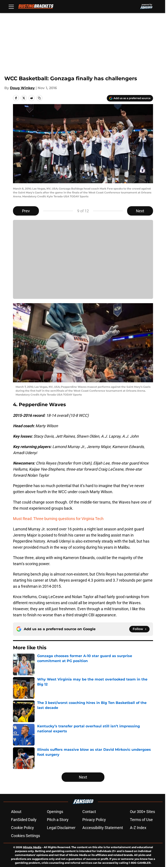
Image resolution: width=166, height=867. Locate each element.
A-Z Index (138, 827)
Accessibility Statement (102, 827)
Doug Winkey (22, 88)
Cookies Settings (25, 835)
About (16, 811)
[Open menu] (11, 6)
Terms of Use (141, 819)
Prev (26, 211)
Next (140, 211)
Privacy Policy (94, 819)
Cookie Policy (22, 827)
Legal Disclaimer (61, 827)
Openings (55, 811)
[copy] (39, 98)
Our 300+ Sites (142, 811)
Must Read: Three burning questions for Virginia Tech (58, 518)
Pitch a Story (58, 819)
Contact (89, 811)
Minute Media (32, 847)
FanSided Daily (24, 819)
